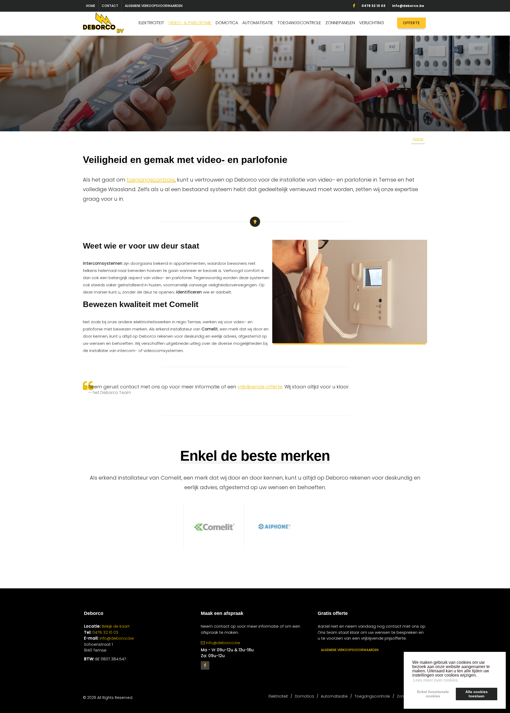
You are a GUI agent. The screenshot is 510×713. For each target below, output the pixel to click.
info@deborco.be (408, 5)
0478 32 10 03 (373, 5)
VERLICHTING (371, 23)
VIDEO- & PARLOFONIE (189, 23)
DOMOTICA (227, 23)
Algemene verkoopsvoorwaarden (153, 5)
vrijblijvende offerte (259, 386)
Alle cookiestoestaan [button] (476, 694)
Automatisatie (334, 696)
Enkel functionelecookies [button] (433, 694)
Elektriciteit (278, 696)
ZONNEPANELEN (340, 23)
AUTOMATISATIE (257, 23)
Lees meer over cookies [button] (435, 680)
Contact (110, 5)
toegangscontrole (151, 179)
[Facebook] (205, 665)
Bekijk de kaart (115, 626)
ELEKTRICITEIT (151, 23)
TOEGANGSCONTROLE (299, 23)
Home (90, 5)
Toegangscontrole (372, 696)
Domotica (304, 696)
